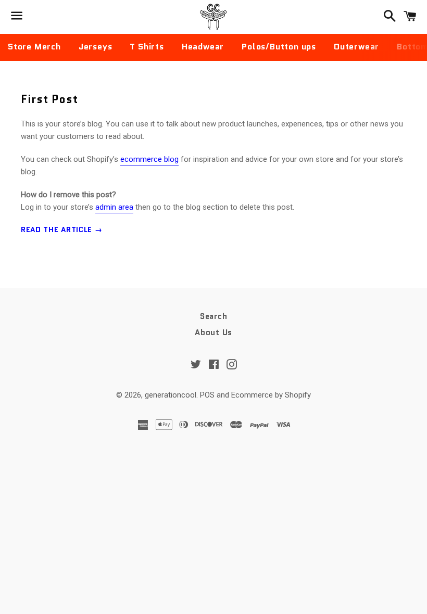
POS (207, 395)
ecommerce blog (149, 159)
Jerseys (95, 47)
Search (214, 316)
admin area (114, 207)
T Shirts (147, 47)
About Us (213, 332)
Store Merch (34, 47)
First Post (50, 99)
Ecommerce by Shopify (271, 395)
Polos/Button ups (279, 47)
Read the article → (62, 229)
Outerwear (356, 47)
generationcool (170, 395)
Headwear (203, 47)
